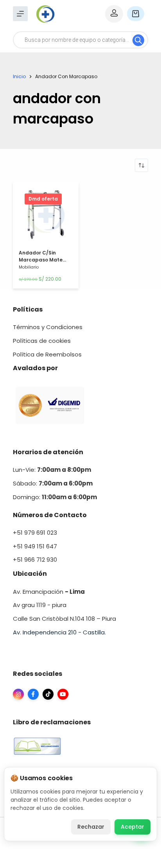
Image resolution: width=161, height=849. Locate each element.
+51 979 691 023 (35, 532)
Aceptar (132, 827)
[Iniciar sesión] (114, 14)
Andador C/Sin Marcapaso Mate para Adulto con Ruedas (41, 263)
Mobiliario (29, 267)
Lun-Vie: (52, 470)
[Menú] (20, 13)
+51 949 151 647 (35, 546)
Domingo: (27, 497)
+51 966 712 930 (35, 559)
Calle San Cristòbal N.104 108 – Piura (64, 618)
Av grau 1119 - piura (39, 605)
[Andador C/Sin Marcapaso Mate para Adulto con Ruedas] (46, 216)
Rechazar (90, 827)
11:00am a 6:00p (66, 497)
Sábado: (53, 483)
